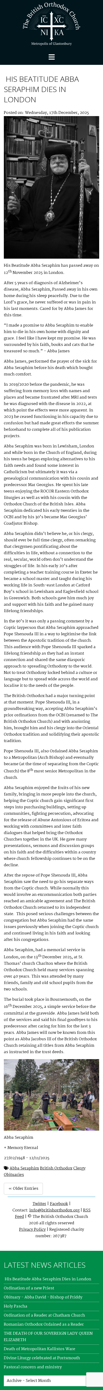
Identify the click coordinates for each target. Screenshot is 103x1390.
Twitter (39, 1204)
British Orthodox (56, 1168)
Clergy (79, 1168)
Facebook (59, 1204)
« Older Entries (23, 1188)
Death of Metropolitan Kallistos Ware (39, 1349)
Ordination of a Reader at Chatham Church (44, 1315)
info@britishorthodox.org (54, 1210)
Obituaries (14, 1175)
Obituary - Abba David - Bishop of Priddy (43, 1297)
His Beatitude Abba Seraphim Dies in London (41, 89)
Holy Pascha (15, 1306)
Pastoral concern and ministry (33, 1367)
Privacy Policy (32, 1229)
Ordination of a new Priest (29, 1288)
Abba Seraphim (24, 1168)
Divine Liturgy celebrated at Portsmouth (42, 1358)
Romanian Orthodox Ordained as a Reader (44, 1324)
